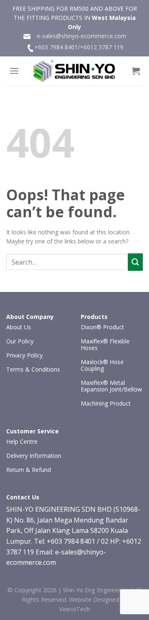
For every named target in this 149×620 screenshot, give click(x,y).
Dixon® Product (102, 327)
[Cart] (136, 71)
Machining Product (106, 403)
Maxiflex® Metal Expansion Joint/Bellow (111, 386)
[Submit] (135, 262)
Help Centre (22, 441)
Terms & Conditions (33, 369)
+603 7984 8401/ (57, 47)
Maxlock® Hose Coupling (102, 365)
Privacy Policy (24, 355)
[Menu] (14, 71)
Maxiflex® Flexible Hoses (105, 344)
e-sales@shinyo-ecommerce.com (78, 36)
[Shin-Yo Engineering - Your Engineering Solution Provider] (74, 71)
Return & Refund (28, 470)
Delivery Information (33, 456)
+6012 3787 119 (101, 47)
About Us (18, 327)
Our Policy (20, 341)
